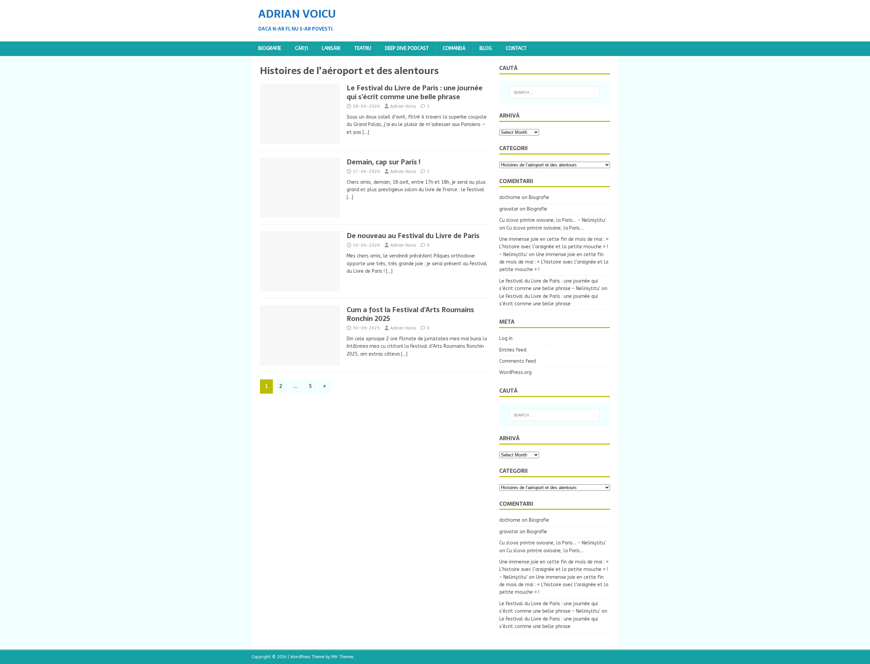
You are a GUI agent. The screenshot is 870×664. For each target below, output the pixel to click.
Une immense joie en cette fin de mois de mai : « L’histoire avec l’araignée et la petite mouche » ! (553, 262)
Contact (516, 48)
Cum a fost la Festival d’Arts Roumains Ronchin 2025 (410, 314)
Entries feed (512, 350)
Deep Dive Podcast (407, 48)
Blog (486, 48)
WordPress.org (515, 372)
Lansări (331, 48)
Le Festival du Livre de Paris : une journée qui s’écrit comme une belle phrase (415, 92)
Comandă (454, 48)
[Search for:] (555, 92)
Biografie (269, 48)
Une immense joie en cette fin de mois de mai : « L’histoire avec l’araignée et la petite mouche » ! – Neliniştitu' (554, 246)
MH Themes (342, 656)
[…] (366, 132)
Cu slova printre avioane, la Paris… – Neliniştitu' (552, 220)
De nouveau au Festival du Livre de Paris (413, 235)
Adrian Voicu (403, 106)
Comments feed (517, 361)
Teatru (362, 48)
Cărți (301, 48)
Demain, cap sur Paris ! (383, 162)
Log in (505, 338)
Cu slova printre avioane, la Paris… (545, 228)
